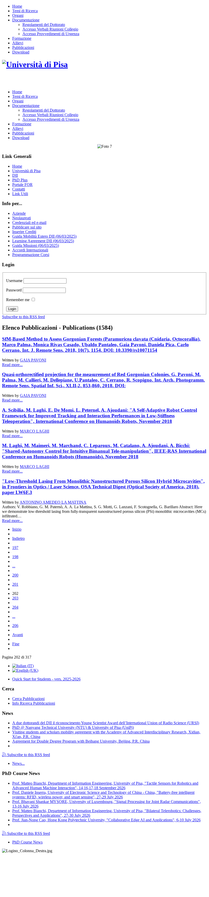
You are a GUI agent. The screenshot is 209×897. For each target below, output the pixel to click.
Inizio (16, 529)
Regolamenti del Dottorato (43, 24)
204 (15, 607)
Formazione (21, 38)
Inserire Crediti (24, 232)
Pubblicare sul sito (27, 227)
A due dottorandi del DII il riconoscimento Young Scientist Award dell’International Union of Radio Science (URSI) (105, 723)
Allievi (17, 43)
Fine (15, 644)
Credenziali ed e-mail (29, 222)
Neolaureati (21, 218)
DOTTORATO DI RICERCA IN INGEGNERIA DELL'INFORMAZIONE (81, 80)
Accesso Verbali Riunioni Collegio (50, 29)
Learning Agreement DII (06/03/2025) (43, 241)
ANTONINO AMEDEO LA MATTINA (53, 502)
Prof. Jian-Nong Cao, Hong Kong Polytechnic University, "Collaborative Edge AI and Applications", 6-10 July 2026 (106, 820)
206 (15, 625)
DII (15, 175)
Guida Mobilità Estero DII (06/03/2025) (44, 236)
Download (20, 52)
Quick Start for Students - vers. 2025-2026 (46, 679)
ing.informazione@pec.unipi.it (36, 864)
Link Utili (20, 194)
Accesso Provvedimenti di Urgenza (50, 34)
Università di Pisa (26, 171)
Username (14, 280)
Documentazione (26, 20)
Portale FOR (22, 184)
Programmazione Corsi (30, 254)
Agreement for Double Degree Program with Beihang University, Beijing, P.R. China (81, 741)
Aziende (19, 213)
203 (15, 598)
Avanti (17, 635)
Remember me (18, 300)
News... (18, 763)
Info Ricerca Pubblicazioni (33, 703)
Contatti (18, 189)
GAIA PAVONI (33, 360)
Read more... (12, 365)
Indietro (18, 538)
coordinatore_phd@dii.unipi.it (183, 886)
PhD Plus (20, 180)
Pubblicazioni (23, 47)
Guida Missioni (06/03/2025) (35, 245)
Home (17, 6)
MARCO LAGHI (34, 431)
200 (15, 575)
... (13, 566)
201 (15, 584)
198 (15, 557)
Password (14, 290)
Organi (17, 15)
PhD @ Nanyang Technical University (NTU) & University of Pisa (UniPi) (73, 727)
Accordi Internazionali (30, 250)
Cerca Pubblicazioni (28, 699)
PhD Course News (27, 842)
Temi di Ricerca (25, 11)
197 (15, 547)
